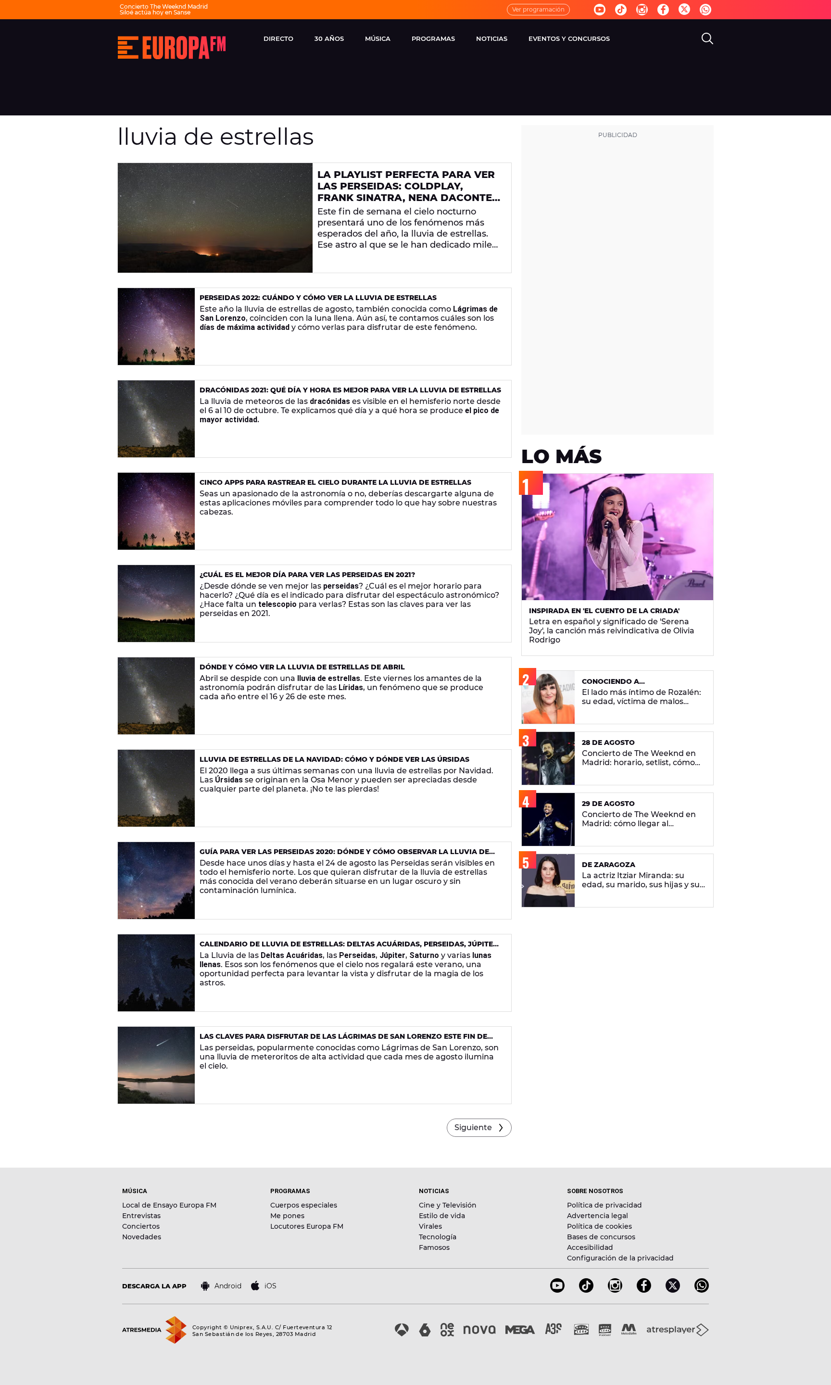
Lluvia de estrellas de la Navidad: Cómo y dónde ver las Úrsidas (334, 759)
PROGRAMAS (433, 38)
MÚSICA (377, 38)
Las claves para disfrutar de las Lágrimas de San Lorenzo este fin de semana (343, 1040)
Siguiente (473, 1127)
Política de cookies (599, 1226)
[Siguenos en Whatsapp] (705, 9)
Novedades (141, 1237)
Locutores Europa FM (306, 1226)
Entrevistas (141, 1215)
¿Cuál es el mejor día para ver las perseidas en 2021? (307, 574)
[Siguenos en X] (673, 1290)
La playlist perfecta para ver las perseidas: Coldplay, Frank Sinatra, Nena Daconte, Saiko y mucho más (406, 192)
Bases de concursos (601, 1237)
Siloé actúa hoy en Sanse (155, 12)
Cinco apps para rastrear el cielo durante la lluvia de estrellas (335, 482)
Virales (430, 1226)
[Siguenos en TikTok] (586, 1290)
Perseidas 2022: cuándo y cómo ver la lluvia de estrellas (318, 297)
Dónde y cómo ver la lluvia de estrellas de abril (302, 667)
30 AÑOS (329, 38)
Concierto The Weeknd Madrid (164, 6)
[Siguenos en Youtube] (599, 9)
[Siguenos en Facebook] (663, 9)
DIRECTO (278, 38)
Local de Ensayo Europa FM (169, 1205)
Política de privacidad (604, 1205)
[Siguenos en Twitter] (684, 9)
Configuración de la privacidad (620, 1258)
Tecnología (437, 1237)
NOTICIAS (491, 38)
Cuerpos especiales (303, 1205)
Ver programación (538, 9)
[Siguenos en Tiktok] (621, 9)
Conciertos (141, 1226)
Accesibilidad (590, 1247)
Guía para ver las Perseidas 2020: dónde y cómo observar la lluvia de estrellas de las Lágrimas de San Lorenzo (344, 855)
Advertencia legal (597, 1215)
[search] (707, 38)
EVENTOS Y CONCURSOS (569, 38)
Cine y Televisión (448, 1205)
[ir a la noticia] (215, 218)
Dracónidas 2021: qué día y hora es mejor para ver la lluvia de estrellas (350, 390)
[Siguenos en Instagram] (642, 9)
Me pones (287, 1215)
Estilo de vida (442, 1215)
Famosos (434, 1247)
